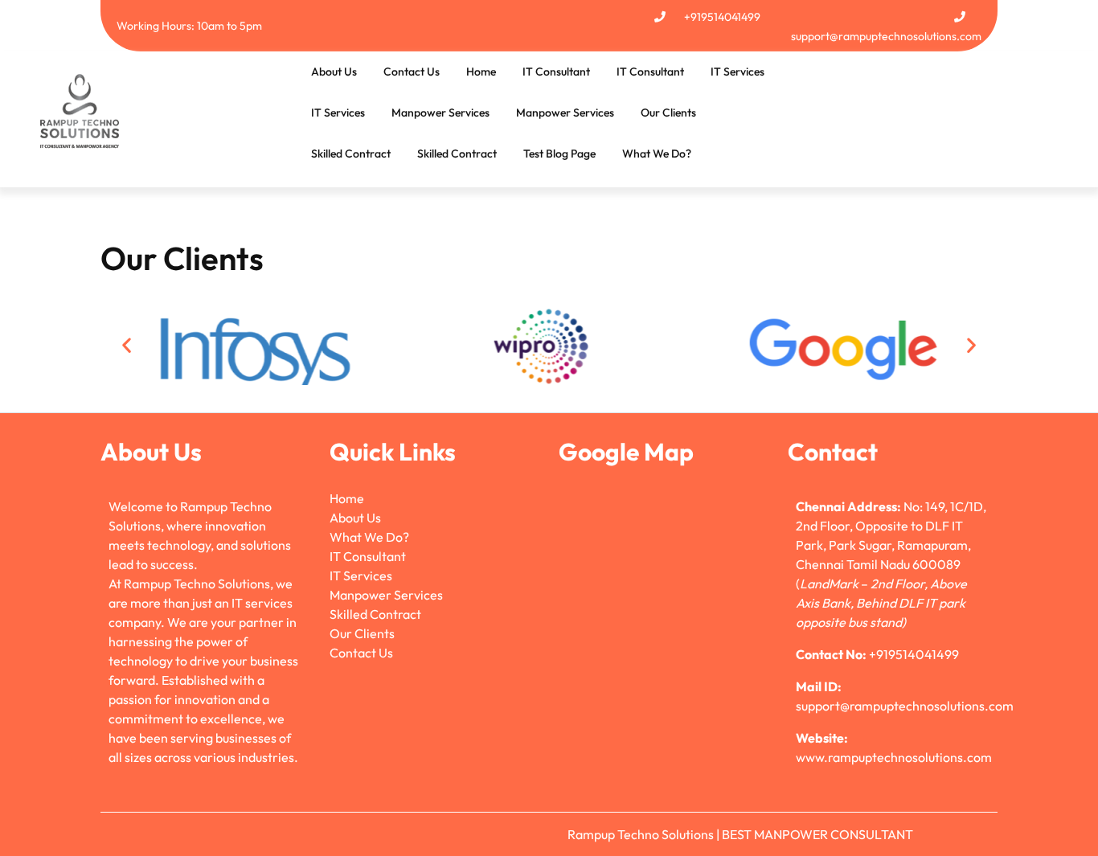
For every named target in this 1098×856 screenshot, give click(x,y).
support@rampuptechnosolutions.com (886, 36)
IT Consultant (556, 71)
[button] (127, 345)
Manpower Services (440, 112)
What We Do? (656, 153)
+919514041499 (722, 17)
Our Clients (668, 112)
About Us (334, 71)
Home (481, 71)
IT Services (737, 71)
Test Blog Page (559, 153)
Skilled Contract (351, 153)
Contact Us (411, 71)
